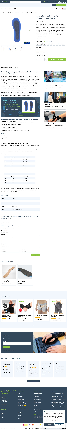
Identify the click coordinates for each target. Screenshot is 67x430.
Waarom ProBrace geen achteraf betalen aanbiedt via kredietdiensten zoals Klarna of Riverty (58, 404)
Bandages (2, 413)
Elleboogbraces (20, 413)
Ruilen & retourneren (21, 400)
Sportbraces (3, 414)
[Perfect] (7, 232)
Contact (19, 393)
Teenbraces (19, 418)
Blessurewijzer (34, 4)
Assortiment (6, 12)
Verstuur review (35, 254)
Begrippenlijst (36, 400)
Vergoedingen (36, 403)
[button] (2, 275)
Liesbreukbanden (20, 416)
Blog (35, 411)
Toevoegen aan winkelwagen (57, 59)
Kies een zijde (38, 47)
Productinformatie (4, 67)
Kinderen (38, 55)
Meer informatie (38, 38)
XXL (63, 44)
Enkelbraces (20, 412)
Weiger (59, 424)
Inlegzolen (14, 4)
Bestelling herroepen (21, 402)
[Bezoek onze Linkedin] (40, 417)
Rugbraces (19, 415)
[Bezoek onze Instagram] (37, 417)
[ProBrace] (4, 1)
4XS (37, 44)
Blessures (20, 4)
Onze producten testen (38, 409)
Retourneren (58, 8)
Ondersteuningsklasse (37, 399)
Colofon (45, 428)
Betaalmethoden (37, 396)
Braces (2, 4)
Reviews (16, 67)
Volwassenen (44, 55)
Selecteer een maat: (44, 41)
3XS (41, 44)
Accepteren (49, 424)
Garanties (35, 405)
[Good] (6, 232)
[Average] (4, 232)
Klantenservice (52, 8)
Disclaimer (36, 408)
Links (37, 49)
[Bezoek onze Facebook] (35, 417)
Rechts (42, 49)
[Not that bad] (3, 232)
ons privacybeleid (53, 420)
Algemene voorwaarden (38, 393)
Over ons (40, 4)
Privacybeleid (36, 394)
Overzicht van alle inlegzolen (17, 12)
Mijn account (20, 397)
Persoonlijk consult (37, 402)
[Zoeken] (40, 2)
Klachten (35, 406)
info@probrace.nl (4, 400)
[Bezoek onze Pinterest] (42, 417)
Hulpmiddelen (8, 4)
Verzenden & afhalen (21, 399)
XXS (44, 44)
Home (2, 12)
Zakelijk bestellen (47, 4)
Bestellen (35, 397)
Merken (2, 417)
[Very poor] (1, 232)
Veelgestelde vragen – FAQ (22, 403)
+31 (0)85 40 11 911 (4, 401)
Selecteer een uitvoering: (40, 52)
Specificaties (11, 67)
